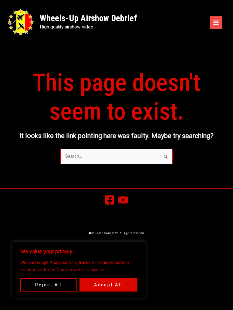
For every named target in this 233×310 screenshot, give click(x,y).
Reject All (48, 284)
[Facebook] (109, 200)
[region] (79, 270)
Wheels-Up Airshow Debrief (88, 18)
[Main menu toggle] (216, 22)
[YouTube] (123, 200)
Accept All (108, 284)
